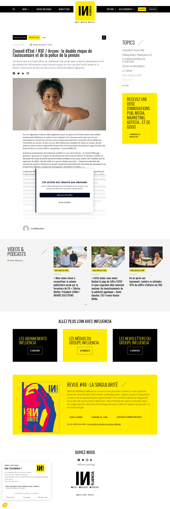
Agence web (81, 494)
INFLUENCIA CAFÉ (61, 270)
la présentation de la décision (43, 153)
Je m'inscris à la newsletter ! (135, 135)
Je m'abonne (35, 350)
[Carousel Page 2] (86, 304)
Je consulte (85, 350)
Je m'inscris (135, 350)
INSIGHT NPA (34, 37)
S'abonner (142, 9)
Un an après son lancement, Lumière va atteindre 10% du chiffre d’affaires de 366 (145, 281)
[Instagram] (87, 460)
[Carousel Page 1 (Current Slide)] (83, 304)
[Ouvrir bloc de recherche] (14, 9)
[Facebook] (14, 73)
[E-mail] (28, 73)
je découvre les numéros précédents (129, 417)
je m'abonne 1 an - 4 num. (99, 417)
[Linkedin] (23, 73)
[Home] (85, 12)
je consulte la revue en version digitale (104, 424)
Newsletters (64, 9)
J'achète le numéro (76, 417)
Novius (91, 494)
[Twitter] (18, 73)
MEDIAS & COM (20, 37)
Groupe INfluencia (44, 9)
